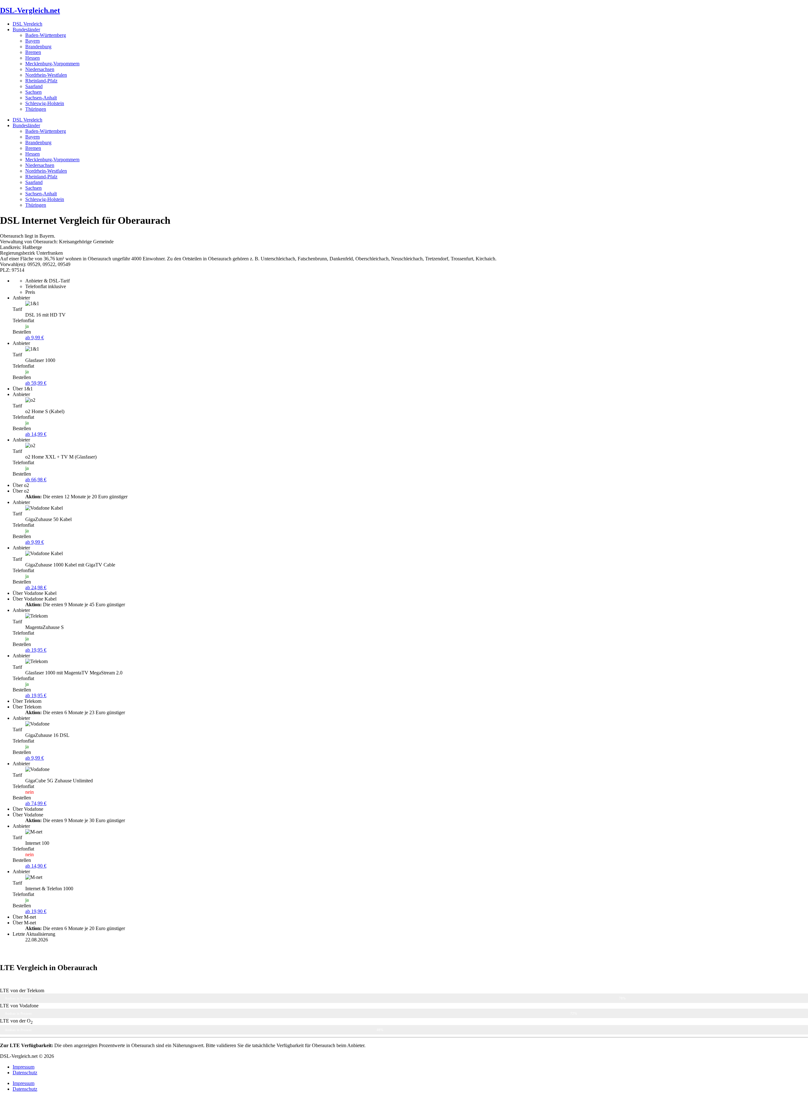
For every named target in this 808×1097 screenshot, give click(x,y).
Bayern (32, 41)
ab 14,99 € (35, 434)
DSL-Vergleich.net (30, 10)
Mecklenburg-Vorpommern (52, 63)
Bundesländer (26, 29)
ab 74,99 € (35, 803)
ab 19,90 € (35, 911)
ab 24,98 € (35, 587)
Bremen (33, 52)
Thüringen (35, 109)
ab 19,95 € (35, 650)
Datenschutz (25, 1072)
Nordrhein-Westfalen (46, 75)
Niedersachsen (39, 69)
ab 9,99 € (34, 337)
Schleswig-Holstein (44, 103)
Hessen (32, 58)
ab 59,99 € (35, 383)
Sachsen (33, 92)
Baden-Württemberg (45, 35)
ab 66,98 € (35, 479)
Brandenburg (38, 46)
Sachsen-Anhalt (41, 97)
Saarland (34, 86)
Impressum (23, 1067)
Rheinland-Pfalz (41, 80)
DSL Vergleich (27, 24)
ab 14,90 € (35, 866)
